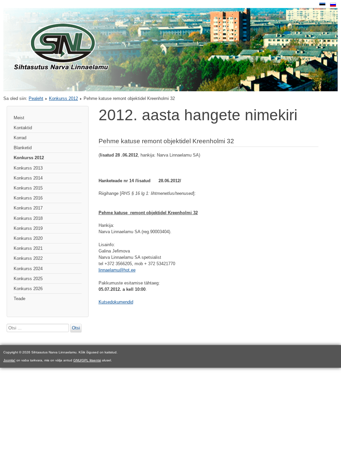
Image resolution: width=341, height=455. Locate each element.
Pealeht (36, 98)
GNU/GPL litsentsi (87, 360)
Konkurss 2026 (28, 288)
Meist (19, 117)
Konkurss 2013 (28, 168)
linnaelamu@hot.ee (117, 269)
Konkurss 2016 (28, 198)
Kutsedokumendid (116, 301)
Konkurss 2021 (28, 248)
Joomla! (9, 360)
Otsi (76, 327)
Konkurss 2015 (28, 188)
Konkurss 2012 (63, 98)
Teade (19, 298)
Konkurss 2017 (28, 208)
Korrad (20, 137)
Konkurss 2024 (28, 268)
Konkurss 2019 (28, 228)
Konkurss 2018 (28, 218)
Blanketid (23, 147)
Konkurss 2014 (28, 178)
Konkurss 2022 (28, 258)
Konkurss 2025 (28, 278)
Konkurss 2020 (28, 238)
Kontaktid (23, 127)
